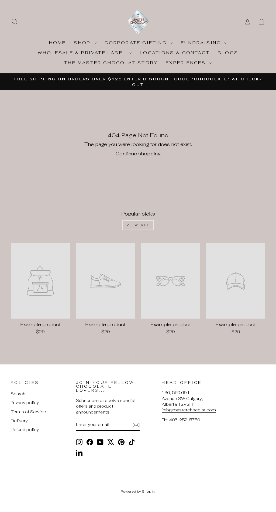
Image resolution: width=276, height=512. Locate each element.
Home (57, 43)
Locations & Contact (175, 53)
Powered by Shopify (138, 491)
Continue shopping (138, 154)
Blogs (228, 53)
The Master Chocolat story (111, 63)
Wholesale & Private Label (83, 53)
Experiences (187, 63)
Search (18, 393)
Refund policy (25, 429)
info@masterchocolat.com (189, 409)
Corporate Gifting (137, 43)
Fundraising (202, 43)
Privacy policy (25, 402)
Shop (83, 43)
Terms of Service (28, 411)
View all (138, 225)
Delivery (19, 420)
